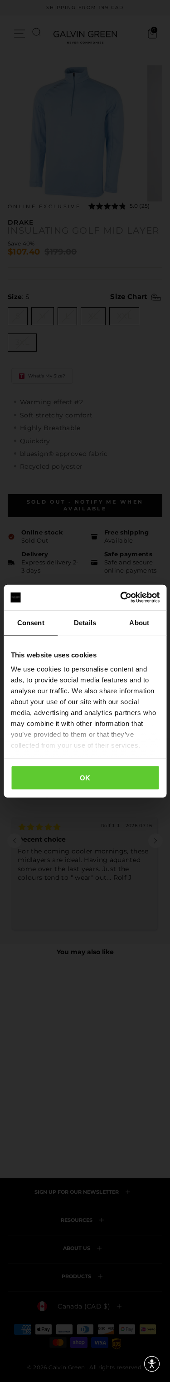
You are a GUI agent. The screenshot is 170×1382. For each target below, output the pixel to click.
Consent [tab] (30, 622)
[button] (152, 1364)
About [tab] (139, 622)
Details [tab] (85, 622)
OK (85, 777)
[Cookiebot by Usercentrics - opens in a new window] (121, 597)
